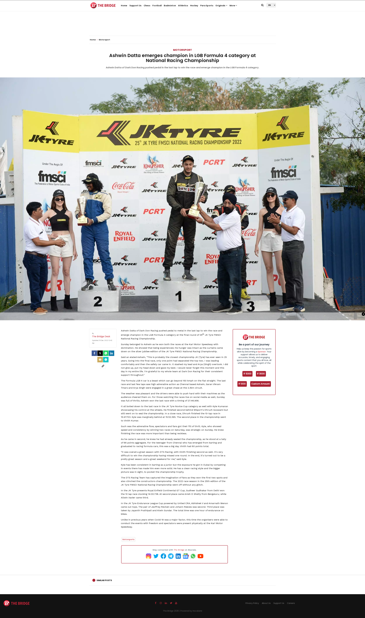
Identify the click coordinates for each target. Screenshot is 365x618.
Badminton (170, 5)
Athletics (183, 5)
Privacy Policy (252, 603)
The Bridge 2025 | (172, 610)
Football (157, 5)
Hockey (194, 5)
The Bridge (179, 550)
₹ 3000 (261, 373)
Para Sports (206, 5)
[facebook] (94, 353)
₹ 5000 (247, 373)
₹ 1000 (242, 383)
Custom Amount (260, 383)
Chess (147, 5)
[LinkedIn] (111, 353)
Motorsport (182, 50)
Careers (291, 603)
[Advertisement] (182, 27)
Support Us (135, 5)
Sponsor (262, 351)
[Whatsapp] (106, 353)
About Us (266, 603)
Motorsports (128, 539)
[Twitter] (100, 353)
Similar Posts (104, 580)
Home (124, 5)
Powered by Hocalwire (191, 610)
